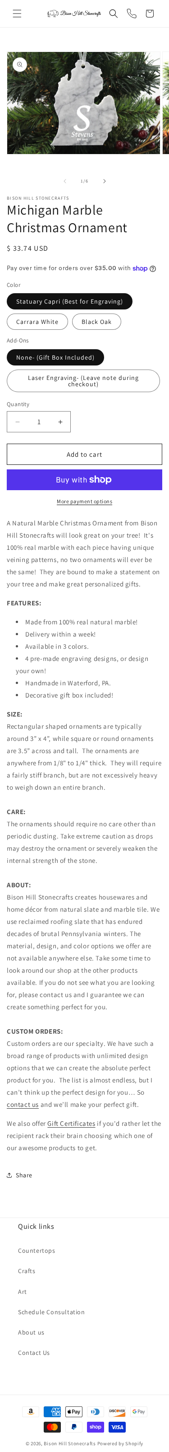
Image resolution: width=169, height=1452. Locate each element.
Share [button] (24, 1175)
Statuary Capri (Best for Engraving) (69, 301)
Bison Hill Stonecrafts (70, 1443)
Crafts (27, 1271)
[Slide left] (65, 181)
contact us (23, 1104)
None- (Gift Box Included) (55, 357)
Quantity (18, 404)
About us (31, 1332)
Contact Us (34, 1353)
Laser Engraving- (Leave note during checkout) (83, 381)
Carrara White (37, 322)
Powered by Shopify (120, 1443)
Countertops (36, 1250)
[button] (17, 14)
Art (22, 1292)
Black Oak (97, 322)
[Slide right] (104, 181)
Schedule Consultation (51, 1312)
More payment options (84, 501)
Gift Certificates (71, 1123)
